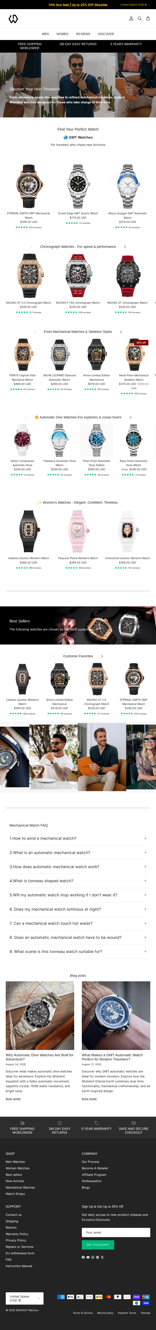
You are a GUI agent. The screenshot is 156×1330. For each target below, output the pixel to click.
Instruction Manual (19, 1266)
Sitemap (145, 1312)
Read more (13, 1099)
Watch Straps (15, 1194)
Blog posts (78, 976)
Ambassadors (91, 1181)
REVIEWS (83, 34)
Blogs (86, 1187)
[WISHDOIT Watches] (13, 18)
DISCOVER (106, 34)
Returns (11, 1227)
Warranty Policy (17, 1234)
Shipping (12, 1221)
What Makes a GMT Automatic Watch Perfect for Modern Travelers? (112, 1057)
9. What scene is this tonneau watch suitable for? (56, 951)
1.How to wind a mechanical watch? (43, 838)
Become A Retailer (95, 1168)
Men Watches (15, 1162)
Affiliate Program (94, 1175)
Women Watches (17, 1168)
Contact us (13, 1215)
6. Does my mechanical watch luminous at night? (55, 909)
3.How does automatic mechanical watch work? (54, 866)
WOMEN (62, 34)
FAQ (8, 1259)
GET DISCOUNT (98, 1244)
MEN (45, 34)
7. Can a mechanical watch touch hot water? (51, 923)
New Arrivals (15, 1181)
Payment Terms (127, 1312)
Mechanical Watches (20, 1187)
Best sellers (14, 1175)
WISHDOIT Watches (27, 1310)
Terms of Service (83, 1312)
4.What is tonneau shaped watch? (41, 880)
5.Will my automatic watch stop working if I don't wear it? (63, 895)
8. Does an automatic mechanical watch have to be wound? (66, 937)
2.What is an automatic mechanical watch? (50, 852)
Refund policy (105, 1312)
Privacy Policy (16, 1240)
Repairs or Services (19, 1247)
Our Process (90, 1162)
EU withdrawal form (20, 1253)
